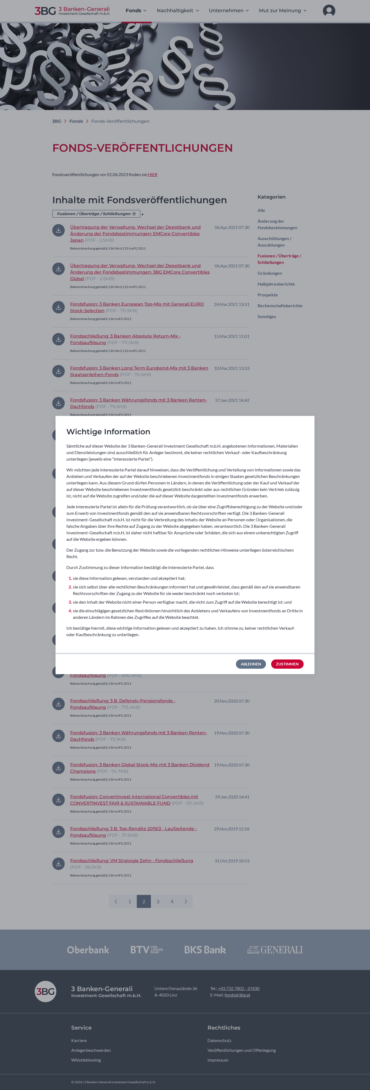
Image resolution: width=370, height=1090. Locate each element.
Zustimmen (287, 664)
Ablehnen (251, 664)
